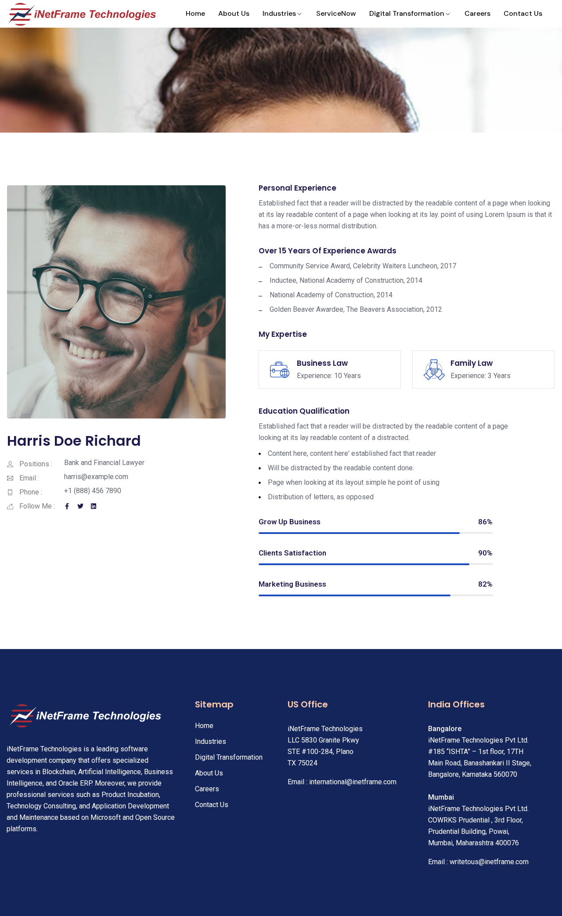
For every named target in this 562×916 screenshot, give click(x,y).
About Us (233, 13)
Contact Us (523, 13)
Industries (279, 13)
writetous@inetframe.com (489, 862)
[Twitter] (80, 506)
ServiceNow (336, 13)
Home (195, 13)
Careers (477, 13)
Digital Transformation (406, 13)
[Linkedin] (93, 506)
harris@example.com (96, 476)
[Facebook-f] (67, 506)
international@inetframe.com (352, 782)
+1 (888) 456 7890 (92, 491)
